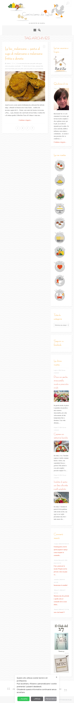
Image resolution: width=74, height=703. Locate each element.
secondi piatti (17, 66)
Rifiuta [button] (37, 699)
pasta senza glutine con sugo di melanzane (33, 68)
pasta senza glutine (19, 68)
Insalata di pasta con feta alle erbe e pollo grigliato (61, 485)
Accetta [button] (24, 699)
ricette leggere (39, 63)
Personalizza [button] (51, 699)
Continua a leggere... (25, 120)
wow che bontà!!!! (59, 612)
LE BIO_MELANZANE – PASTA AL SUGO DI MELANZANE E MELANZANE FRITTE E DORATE (23, 53)
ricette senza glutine (9, 66)
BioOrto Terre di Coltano (29, 66)
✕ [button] (56, 677)
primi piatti (32, 63)
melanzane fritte (39, 66)
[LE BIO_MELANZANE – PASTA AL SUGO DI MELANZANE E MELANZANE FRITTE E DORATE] (25, 86)
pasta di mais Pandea (9, 68)
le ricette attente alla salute (24, 63)
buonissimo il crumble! (61, 585)
